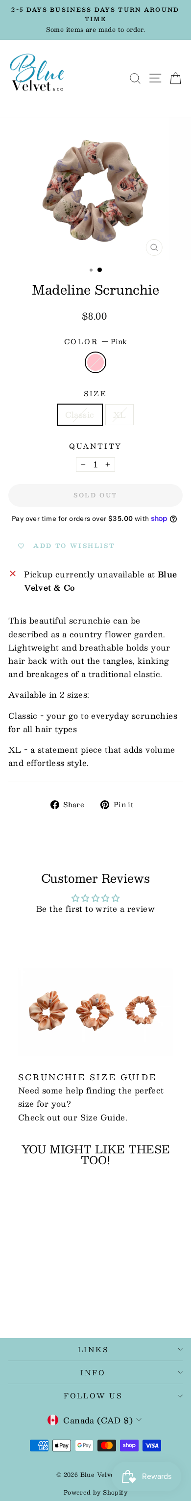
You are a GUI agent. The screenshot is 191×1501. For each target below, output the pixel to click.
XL (119, 414)
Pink (95, 362)
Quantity (95, 446)
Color (95, 341)
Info (92, 1372)
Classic (80, 414)
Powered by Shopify (95, 1492)
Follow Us (93, 1395)
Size (95, 393)
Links (93, 1349)
